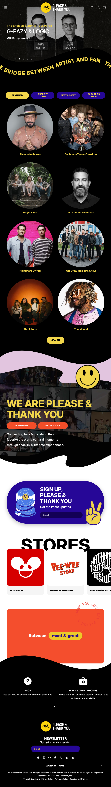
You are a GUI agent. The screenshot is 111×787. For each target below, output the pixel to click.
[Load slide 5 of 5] (31, 59)
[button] (6, 8)
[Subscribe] (79, 515)
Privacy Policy (47, 779)
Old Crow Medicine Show (81, 270)
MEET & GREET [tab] (68, 95)
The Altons (30, 329)
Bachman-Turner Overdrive (81, 154)
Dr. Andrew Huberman (81, 212)
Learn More (21, 425)
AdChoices (83, 779)
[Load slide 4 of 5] (27, 59)
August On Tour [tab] (94, 95)
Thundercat (81, 329)
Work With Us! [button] (55, 765)
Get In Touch (52, 425)
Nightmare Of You (30, 270)
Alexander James (30, 154)
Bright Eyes (30, 212)
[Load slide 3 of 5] (23, 59)
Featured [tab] (17, 95)
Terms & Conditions (31, 779)
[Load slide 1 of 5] (15, 59)
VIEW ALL (55, 340)
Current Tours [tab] (43, 95)
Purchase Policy (61, 779)
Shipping (73, 779)
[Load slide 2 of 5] (19, 59)
